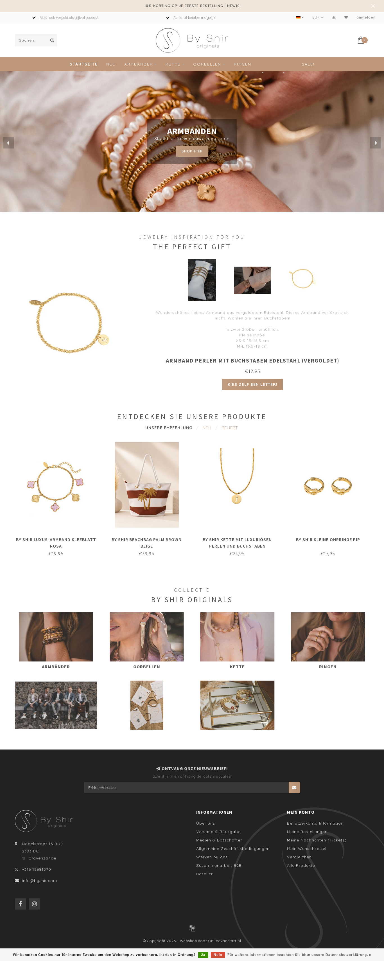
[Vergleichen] (334, 17)
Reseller (204, 873)
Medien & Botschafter (219, 840)
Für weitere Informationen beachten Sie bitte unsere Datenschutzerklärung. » (299, 955)
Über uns (205, 823)
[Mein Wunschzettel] (346, 17)
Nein (218, 955)
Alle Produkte (301, 865)
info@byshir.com (39, 880)
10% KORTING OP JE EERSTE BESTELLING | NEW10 (192, 5)
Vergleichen (299, 856)
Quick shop (59, 537)
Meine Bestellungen (307, 831)
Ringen (242, 64)
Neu (111, 64)
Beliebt (230, 427)
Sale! (308, 64)
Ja (203, 955)
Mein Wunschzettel (306, 848)
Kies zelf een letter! (252, 384)
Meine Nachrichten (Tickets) (317, 840)
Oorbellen (207, 64)
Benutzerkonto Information (315, 823)
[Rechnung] (192, 928)
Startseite (84, 64)
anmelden (366, 17)
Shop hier (192, 151)
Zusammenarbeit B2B (219, 865)
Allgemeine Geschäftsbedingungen (233, 848)
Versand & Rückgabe (218, 831)
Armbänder (138, 64)
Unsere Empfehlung (168, 427)
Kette (173, 64)
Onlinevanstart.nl (224, 941)
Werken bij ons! (212, 856)
